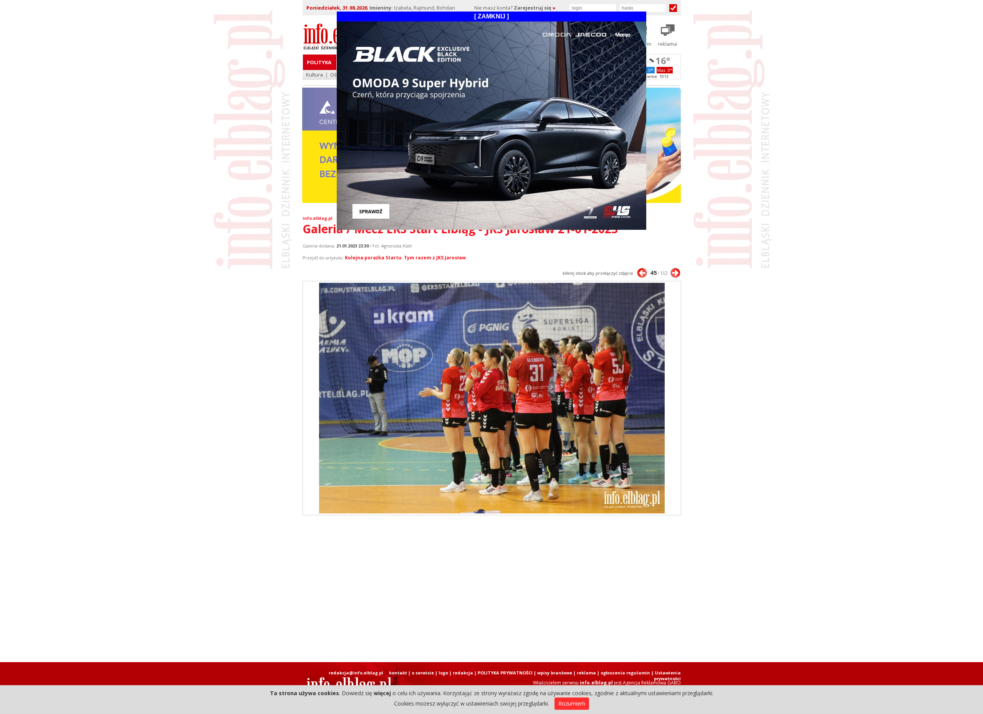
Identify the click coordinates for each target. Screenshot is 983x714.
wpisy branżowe (554, 673)
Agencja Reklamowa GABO (652, 682)
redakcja (463, 673)
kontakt (398, 673)
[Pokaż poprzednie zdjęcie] (642, 273)
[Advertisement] (491, 588)
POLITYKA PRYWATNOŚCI (505, 673)
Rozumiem (571, 703)
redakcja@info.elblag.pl (356, 673)
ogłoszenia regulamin (625, 673)
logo (443, 673)
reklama (586, 673)
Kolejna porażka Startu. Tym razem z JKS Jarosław (405, 257)
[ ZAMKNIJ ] (491, 16)
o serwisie (423, 673)
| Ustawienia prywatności (666, 675)
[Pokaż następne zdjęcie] (675, 273)
